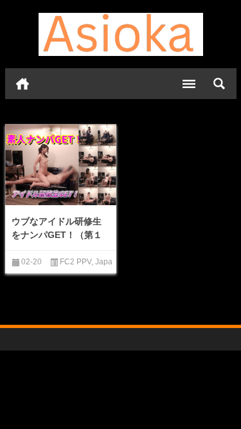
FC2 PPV (75, 261)
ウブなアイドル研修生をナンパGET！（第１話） (57, 234)
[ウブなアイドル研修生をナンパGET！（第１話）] (61, 166)
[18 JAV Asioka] (121, 34)
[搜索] (219, 83)
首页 (22, 83)
